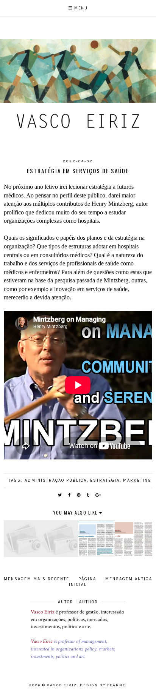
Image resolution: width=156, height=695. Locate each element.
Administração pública (56, 480)
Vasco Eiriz (43, 612)
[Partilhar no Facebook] (69, 495)
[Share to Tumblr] (88, 495)
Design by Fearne (103, 685)
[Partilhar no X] (60, 495)
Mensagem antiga (128, 578)
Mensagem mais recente (36, 578)
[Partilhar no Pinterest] (79, 495)
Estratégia (105, 480)
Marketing (137, 480)
